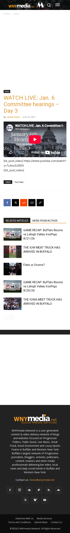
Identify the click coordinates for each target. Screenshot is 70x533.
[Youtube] (44, 500)
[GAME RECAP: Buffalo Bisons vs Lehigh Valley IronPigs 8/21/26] (13, 234)
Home (7, 13)
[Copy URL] (40, 202)
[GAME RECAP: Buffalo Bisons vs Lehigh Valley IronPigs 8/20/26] (13, 286)
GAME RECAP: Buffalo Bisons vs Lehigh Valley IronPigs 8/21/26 (43, 234)
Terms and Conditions (19, 522)
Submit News (40, 522)
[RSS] (48, 490)
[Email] (32, 202)
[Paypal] (39, 490)
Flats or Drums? (34, 265)
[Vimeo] (35, 500)
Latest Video (13, 117)
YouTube (19, 182)
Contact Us (56, 522)
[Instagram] (19, 490)
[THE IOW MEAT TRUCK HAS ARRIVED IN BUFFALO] (13, 251)
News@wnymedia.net (42, 480)
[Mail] (29, 490)
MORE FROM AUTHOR (44, 220)
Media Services (44, 518)
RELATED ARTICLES (17, 220)
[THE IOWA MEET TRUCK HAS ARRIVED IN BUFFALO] (13, 303)
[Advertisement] (35, 53)
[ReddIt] (23, 202)
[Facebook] (7, 202)
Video (16, 13)
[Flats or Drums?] (13, 269)
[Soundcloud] (58, 490)
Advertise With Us (24, 518)
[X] (15, 202)
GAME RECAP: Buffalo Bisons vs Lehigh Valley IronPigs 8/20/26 (43, 286)
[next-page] (11, 317)
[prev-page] (6, 317)
